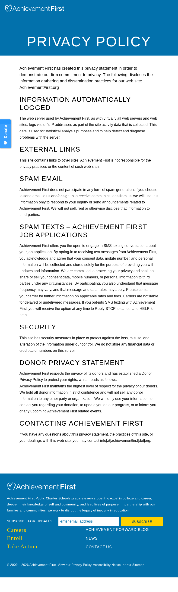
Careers (16, 530)
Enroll (15, 538)
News (92, 538)
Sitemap (138, 565)
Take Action (22, 546)
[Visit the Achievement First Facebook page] (8, 557)
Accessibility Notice (107, 565)
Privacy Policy (81, 565)
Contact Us (99, 547)
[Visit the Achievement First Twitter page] (13, 557)
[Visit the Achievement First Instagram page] (17, 557)
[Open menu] (172, 6)
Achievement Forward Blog (117, 530)
